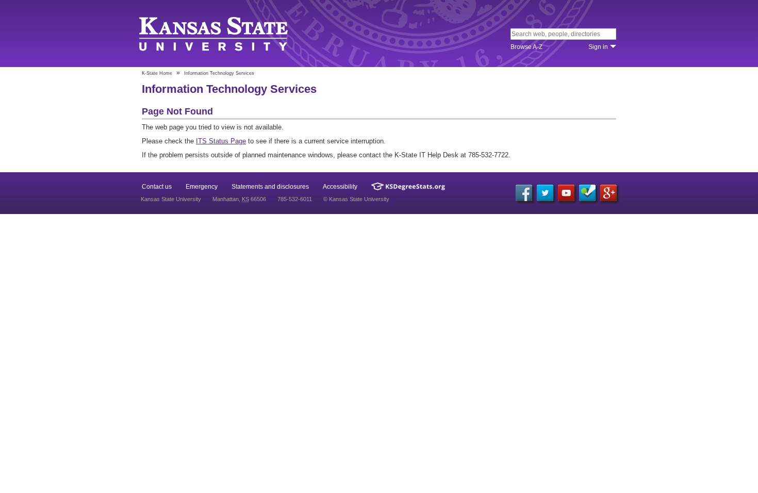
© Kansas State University (356, 199)
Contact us (157, 186)
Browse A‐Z (526, 47)
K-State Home (157, 73)
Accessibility (340, 186)
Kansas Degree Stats (408, 186)
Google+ (608, 193)
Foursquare (587, 193)
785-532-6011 (294, 199)
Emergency (202, 186)
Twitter (545, 193)
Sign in (598, 47)
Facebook (524, 193)
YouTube (566, 193)
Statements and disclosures (270, 186)
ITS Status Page (221, 141)
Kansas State (215, 34)
